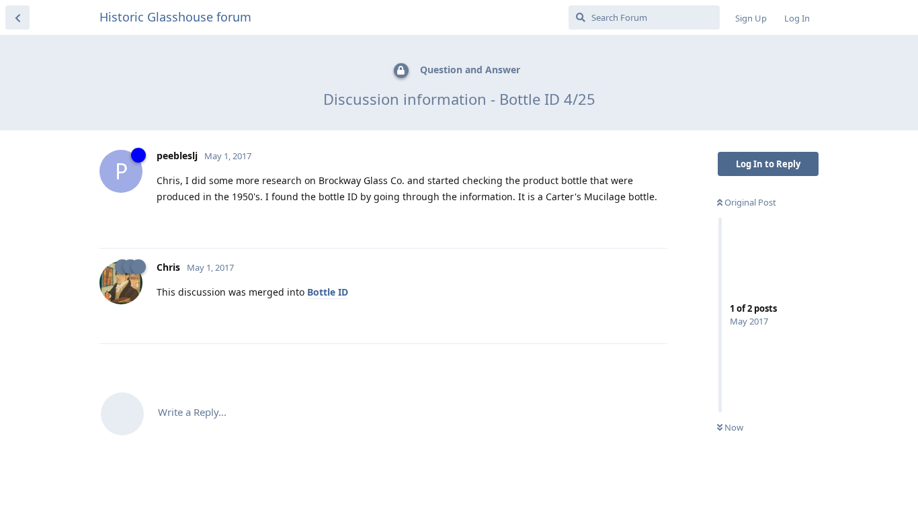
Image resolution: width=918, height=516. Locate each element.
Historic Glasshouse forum (175, 17)
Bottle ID (327, 292)
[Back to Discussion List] (17, 17)
